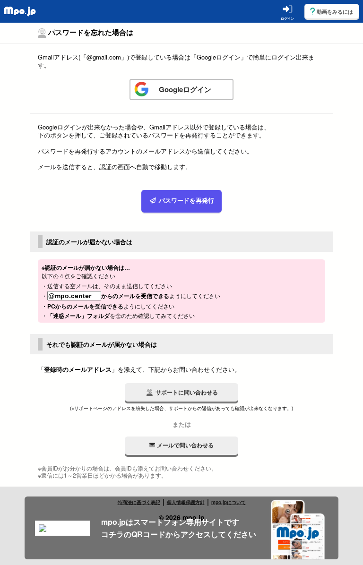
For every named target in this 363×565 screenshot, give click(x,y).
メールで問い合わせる (185, 445)
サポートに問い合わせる (187, 392)
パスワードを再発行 (185, 201)
